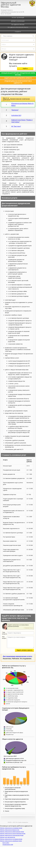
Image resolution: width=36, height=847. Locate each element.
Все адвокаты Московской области (18, 27)
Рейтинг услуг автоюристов (7, 837)
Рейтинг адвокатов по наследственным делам (12, 833)
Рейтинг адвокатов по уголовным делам (11, 828)
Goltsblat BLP (16, 115)
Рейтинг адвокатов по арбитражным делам (12, 831)
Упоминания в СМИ (8, 844)
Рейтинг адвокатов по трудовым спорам (11, 839)
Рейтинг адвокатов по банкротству (9, 830)
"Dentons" (15, 110)
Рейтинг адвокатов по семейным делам (11, 841)
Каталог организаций (18, 17)
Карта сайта (6, 842)
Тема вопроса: (4, 633)
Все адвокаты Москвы (17, 24)
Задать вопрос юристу (24, 650)
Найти (25, 68)
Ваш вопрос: (4, 637)
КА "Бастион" (16, 126)
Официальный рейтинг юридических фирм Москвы (18, 74)
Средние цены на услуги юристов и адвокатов (18, 82)
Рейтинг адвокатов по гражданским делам (11, 835)
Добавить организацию (18, 21)
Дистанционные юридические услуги (17, 656)
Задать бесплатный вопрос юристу (18, 78)
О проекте (18, 31)
